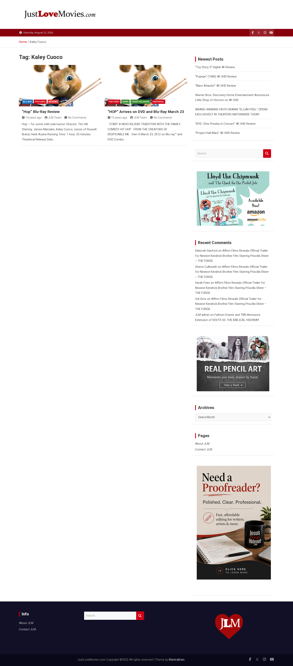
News (125, 101)
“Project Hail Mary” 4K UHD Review (217, 133)
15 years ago (119, 117)
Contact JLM (203, 449)
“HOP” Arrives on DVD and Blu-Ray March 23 (146, 111)
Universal (158, 101)
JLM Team (54, 117)
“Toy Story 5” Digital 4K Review (215, 67)
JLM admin (202, 315)
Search (267, 153)
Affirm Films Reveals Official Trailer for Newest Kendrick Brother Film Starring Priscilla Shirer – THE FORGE (232, 256)
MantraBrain (177, 659)
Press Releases (140, 101)
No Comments (77, 117)
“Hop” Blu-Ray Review (41, 111)
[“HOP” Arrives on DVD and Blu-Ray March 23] (146, 85)
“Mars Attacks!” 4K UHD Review (215, 85)
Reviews (53, 101)
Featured (40, 101)
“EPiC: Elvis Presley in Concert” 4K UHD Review (225, 124)
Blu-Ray (27, 101)
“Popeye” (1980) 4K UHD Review (216, 76)
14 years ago (34, 117)
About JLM (202, 443)
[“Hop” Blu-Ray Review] (60, 85)
